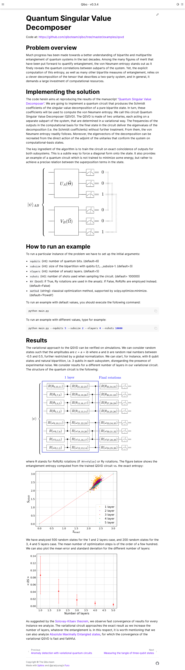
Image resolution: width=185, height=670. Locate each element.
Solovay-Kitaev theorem (71, 621)
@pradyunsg (56, 665)
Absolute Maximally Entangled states (75, 634)
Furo (67, 665)
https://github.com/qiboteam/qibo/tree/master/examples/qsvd (81, 37)
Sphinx (40, 665)
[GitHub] (157, 664)
